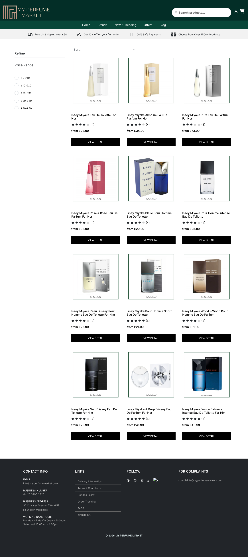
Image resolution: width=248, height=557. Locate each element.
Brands (102, 25)
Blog (163, 25)
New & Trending (125, 25)
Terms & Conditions (89, 488)
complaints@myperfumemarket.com (199, 480)
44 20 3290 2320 (33, 494)
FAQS (81, 508)
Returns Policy (86, 494)
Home (86, 25)
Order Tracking (87, 501)
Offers (148, 25)
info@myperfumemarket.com (40, 483)
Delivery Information (89, 481)
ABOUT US (84, 515)
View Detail (95, 141)
